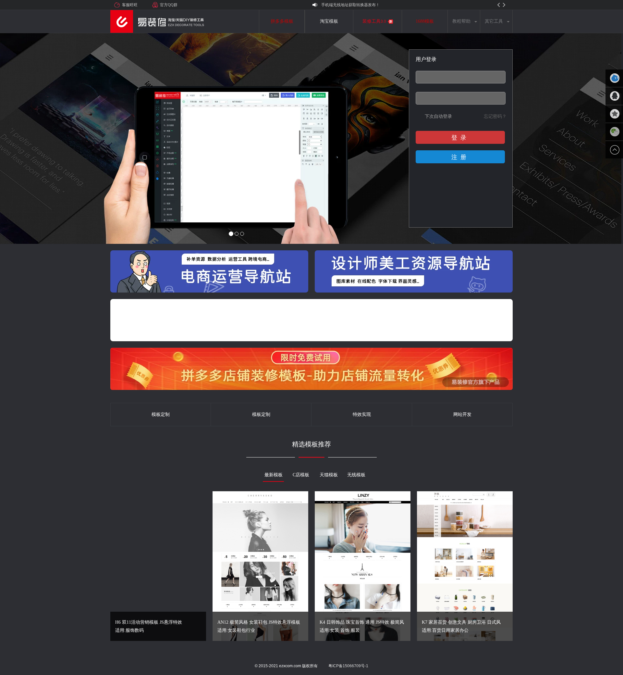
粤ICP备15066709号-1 (348, 666)
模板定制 (161, 414)
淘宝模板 (329, 21)
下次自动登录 (438, 116)
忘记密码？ (495, 116)
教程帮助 (461, 21)
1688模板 (425, 21)
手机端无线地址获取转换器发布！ (350, 5)
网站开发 (462, 414)
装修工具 (374, 21)
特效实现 (362, 414)
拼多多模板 (282, 21)
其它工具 (494, 21)
